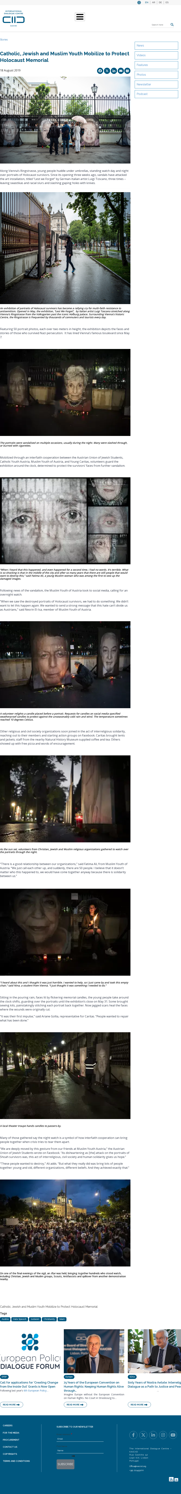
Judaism (35, 1319)
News (140, 45)
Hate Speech (19, 1319)
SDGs (132, 1377)
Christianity (49, 1319)
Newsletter (144, 84)
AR (153, 2)
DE (160, 2)
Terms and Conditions (16, 1461)
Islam (62, 1319)
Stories (4, 39)
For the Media (11, 1433)
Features (142, 65)
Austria (5, 1319)
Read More (9, 1405)
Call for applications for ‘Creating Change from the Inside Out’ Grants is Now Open (29, 1384)
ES (167, 2)
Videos (141, 55)
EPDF (4, 1377)
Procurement (11, 1440)
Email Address (63, 1434)
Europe (69, 1377)
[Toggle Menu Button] (80, 16)
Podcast (142, 94)
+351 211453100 (136, 1470)
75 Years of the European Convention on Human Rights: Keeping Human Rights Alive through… (94, 1386)
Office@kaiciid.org (137, 1466)
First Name (62, 1446)
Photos (141, 74)
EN (146, 2)
